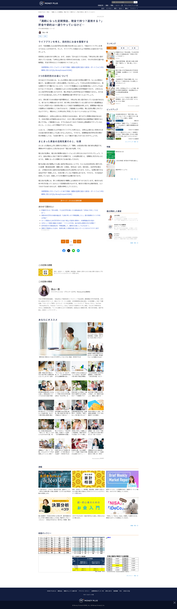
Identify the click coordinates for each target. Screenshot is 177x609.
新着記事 (100, 5)
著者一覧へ (134, 243)
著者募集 (115, 591)
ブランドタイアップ (130, 5)
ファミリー (133, 8)
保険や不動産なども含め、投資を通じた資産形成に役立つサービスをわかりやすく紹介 (70, 228)
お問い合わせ (108, 591)
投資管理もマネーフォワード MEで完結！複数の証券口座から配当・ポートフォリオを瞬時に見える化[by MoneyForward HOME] (72, 68)
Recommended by (96, 458)
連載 (107, 5)
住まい (121, 8)
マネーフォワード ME (88, 594)
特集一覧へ (134, 179)
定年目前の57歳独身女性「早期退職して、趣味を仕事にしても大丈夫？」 (65, 226)
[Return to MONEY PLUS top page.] (49, 3)
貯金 (40, 36)
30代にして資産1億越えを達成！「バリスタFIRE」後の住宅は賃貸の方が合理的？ (68, 223)
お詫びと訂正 (126, 591)
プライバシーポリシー (84, 591)
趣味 (126, 8)
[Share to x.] (68, 250)
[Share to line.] (73, 250)
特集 (112, 5)
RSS (121, 591)
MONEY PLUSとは (51, 591)
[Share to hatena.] (78, 250)
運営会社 (60, 591)
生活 (102, 8)
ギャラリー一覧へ (132, 575)
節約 (45, 36)
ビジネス (108, 8)
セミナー (119, 5)
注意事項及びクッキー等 (97, 591)
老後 (115, 8)
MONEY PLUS (41, 12)
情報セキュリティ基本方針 (70, 591)
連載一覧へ (134, 525)
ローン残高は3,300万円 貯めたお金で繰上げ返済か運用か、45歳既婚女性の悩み (67, 220)
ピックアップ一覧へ (131, 141)
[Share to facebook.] (63, 250)
